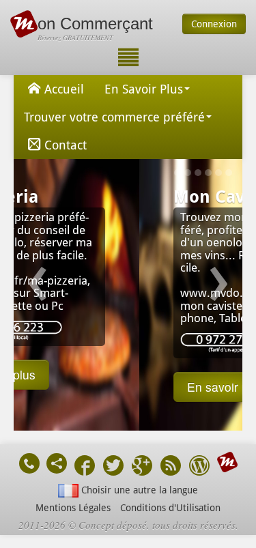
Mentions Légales (73, 507)
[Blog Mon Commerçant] (199, 467)
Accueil (64, 89)
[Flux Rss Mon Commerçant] (170, 467)
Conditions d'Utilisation (170, 507)
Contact (65, 145)
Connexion (214, 23)
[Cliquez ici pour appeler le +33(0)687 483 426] (29, 463)
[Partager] (56, 463)
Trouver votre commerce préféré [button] (114, 117)
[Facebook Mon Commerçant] (84, 467)
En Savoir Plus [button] (143, 89)
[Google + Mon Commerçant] (142, 467)
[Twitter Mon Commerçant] (113, 467)
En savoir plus (103, 386)
